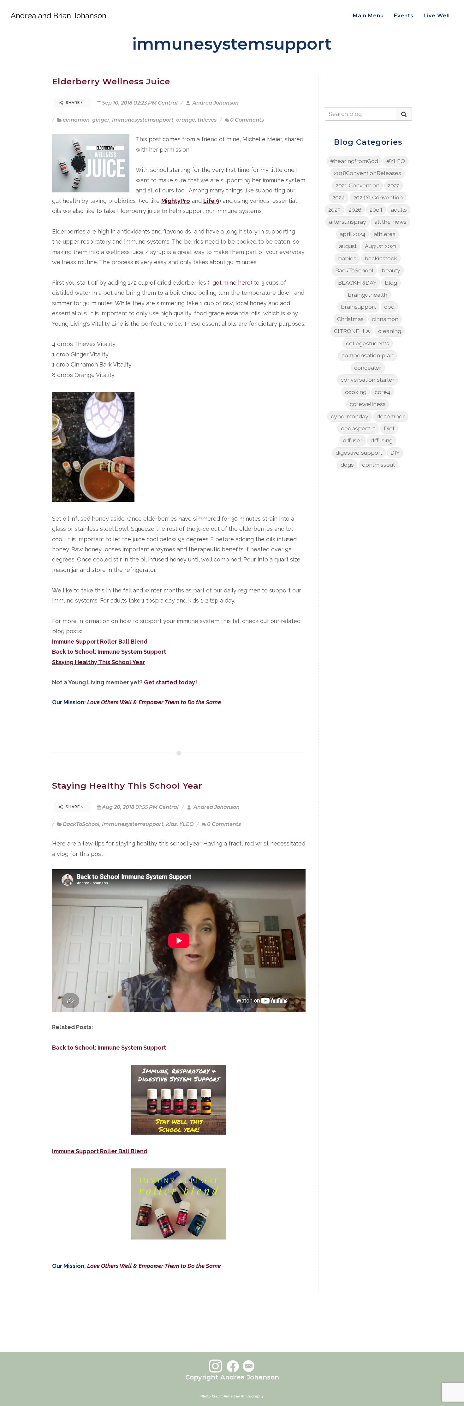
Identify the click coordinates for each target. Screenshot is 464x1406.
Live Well (437, 16)
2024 (338, 197)
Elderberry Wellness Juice (111, 81)
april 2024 (353, 234)
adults (399, 209)
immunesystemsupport (143, 120)
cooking (355, 392)
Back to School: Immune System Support (109, 651)
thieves (207, 120)
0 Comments (247, 120)
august (348, 246)
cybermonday (349, 416)
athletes (385, 234)
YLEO (186, 824)
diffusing (382, 440)
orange (185, 120)
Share (72, 102)
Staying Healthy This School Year (127, 785)
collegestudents (367, 343)
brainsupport (358, 306)
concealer (367, 367)
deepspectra (358, 428)
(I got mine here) (230, 282)
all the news (390, 221)
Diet (389, 428)
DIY (395, 452)
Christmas (350, 319)
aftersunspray (347, 221)
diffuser (352, 440)
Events (403, 16)
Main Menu (368, 16)
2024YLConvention (378, 197)
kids (171, 824)
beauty (391, 270)
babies (347, 258)
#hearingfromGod (354, 161)
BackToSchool (81, 824)
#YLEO (395, 161)
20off (376, 209)
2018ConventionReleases (367, 173)
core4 (382, 392)
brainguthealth (367, 294)
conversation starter (368, 379)
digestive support (359, 452)
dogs (347, 464)
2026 (355, 209)
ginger (101, 120)
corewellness (368, 404)
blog (391, 282)
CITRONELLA (352, 331)
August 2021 (380, 246)
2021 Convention (357, 185)
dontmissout (378, 464)
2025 (334, 209)
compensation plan (368, 355)
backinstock (381, 258)
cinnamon (76, 120)
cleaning (389, 331)
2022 (394, 185)
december (391, 416)
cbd (389, 306)
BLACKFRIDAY (357, 282)
